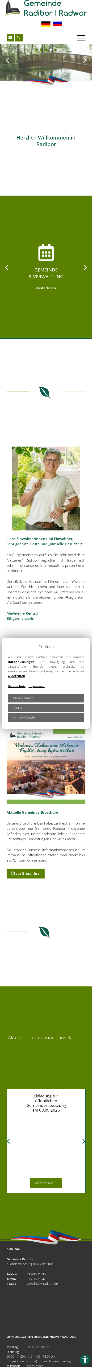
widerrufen (16, 676)
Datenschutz (16, 686)
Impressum (37, 686)
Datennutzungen (21, 662)
